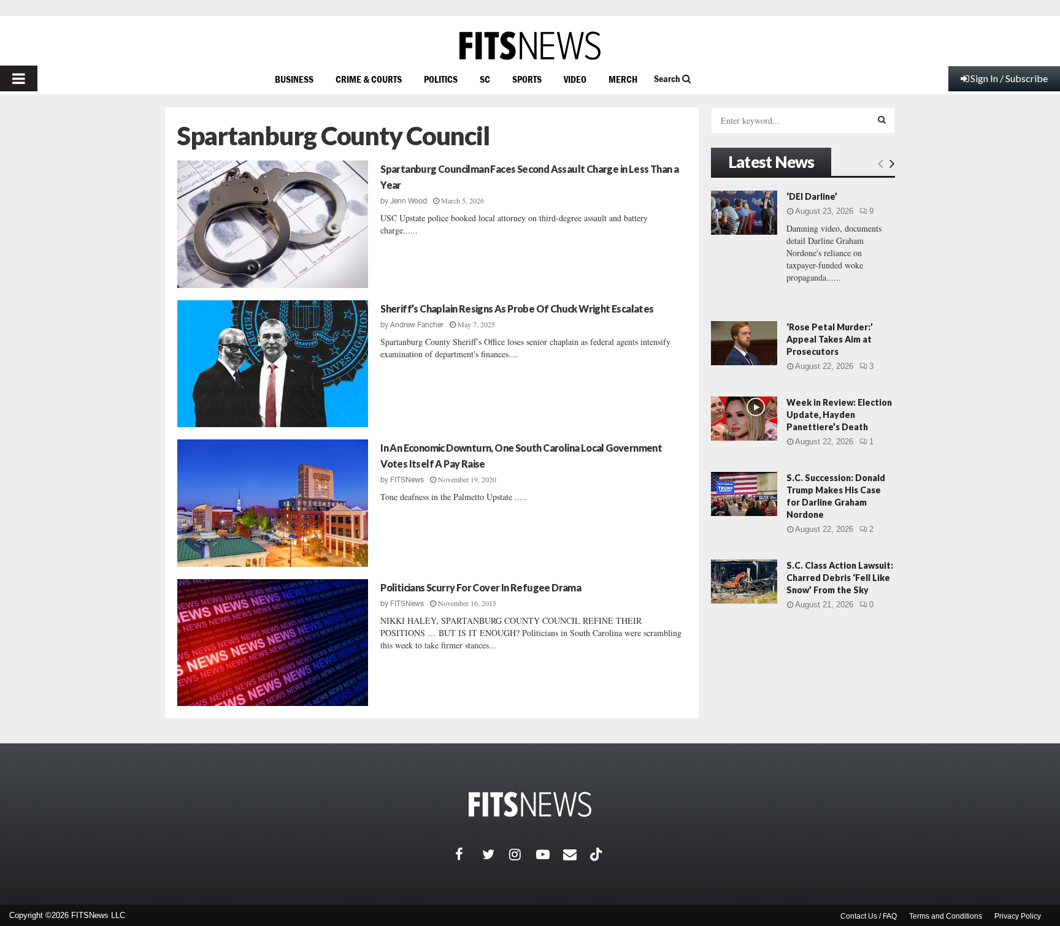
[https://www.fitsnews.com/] (530, 45)
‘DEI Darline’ (811, 196)
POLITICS (441, 79)
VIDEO (575, 79)
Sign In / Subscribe (1009, 78)
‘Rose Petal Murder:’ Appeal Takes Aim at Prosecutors (829, 339)
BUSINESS (294, 79)
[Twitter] (495, 854)
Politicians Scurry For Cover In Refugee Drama (480, 587)
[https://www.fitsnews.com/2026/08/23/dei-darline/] (744, 213)
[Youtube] (549, 854)
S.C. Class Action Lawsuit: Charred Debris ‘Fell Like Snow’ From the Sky (839, 577)
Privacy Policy (1017, 916)
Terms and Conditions (945, 916)
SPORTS (527, 79)
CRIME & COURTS (369, 79)
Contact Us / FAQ (868, 916)
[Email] (576, 854)
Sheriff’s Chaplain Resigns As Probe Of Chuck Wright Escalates (516, 308)
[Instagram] (522, 854)
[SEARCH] (882, 119)
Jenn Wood (408, 201)
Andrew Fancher (417, 325)
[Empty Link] (880, 163)
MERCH (623, 79)
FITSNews (407, 480)
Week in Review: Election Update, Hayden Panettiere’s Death (839, 414)
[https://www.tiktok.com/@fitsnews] (597, 854)
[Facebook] (468, 854)
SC (485, 79)
